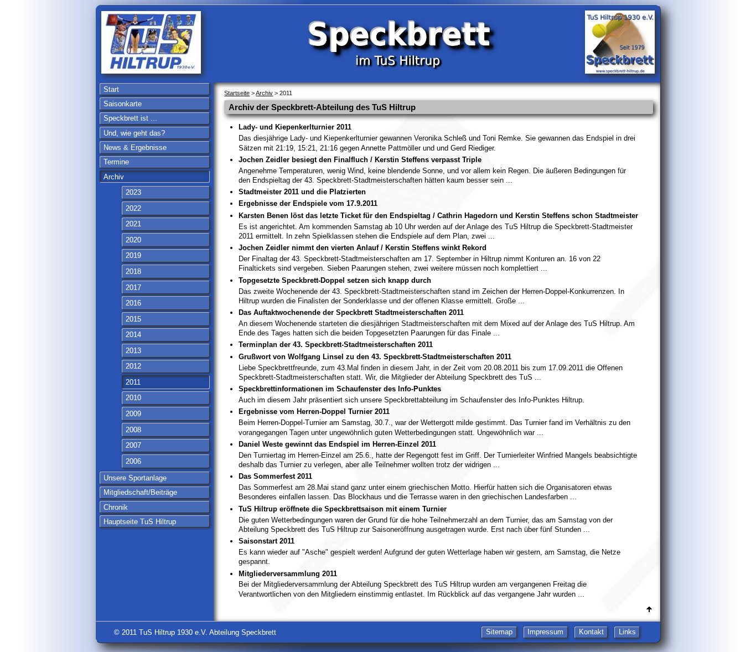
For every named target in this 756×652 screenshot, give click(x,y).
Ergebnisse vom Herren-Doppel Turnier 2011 (434, 421)
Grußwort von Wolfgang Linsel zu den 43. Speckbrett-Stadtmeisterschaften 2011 (431, 367)
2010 (133, 398)
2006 (133, 461)
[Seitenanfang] (649, 610)
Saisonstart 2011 (429, 551)
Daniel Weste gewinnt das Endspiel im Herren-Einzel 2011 (438, 454)
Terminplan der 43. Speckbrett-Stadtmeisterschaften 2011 (336, 344)
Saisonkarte (122, 104)
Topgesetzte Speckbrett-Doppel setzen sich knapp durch (431, 290)
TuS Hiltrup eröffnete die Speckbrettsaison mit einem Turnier (426, 519)
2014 (133, 334)
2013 (133, 350)
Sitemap (499, 632)
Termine (116, 162)
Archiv (113, 177)
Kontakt (591, 632)
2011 (133, 382)
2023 (133, 192)
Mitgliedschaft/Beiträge (140, 492)
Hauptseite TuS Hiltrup (139, 522)
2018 (133, 271)
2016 (133, 303)
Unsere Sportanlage (135, 478)
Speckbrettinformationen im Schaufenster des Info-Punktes (411, 394)
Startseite (237, 93)
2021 (133, 224)
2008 (133, 430)
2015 (133, 319)
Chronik (115, 507)
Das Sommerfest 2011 (425, 486)
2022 (133, 208)
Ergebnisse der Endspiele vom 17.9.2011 (308, 203)
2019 (133, 255)
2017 (133, 287)
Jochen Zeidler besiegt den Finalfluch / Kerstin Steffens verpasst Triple (432, 170)
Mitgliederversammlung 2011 (413, 584)
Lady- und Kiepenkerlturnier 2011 (437, 137)
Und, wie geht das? (134, 133)
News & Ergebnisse (135, 147)
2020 (133, 240)
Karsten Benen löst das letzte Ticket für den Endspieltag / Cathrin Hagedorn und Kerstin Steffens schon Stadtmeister (438, 225)
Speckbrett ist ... (130, 118)
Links (627, 632)
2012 (133, 366)
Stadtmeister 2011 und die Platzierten (302, 192)
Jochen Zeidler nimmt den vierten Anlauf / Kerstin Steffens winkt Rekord (419, 258)
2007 (133, 445)
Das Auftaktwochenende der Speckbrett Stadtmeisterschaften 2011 (437, 322)
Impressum (545, 632)
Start (111, 89)
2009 (133, 414)
